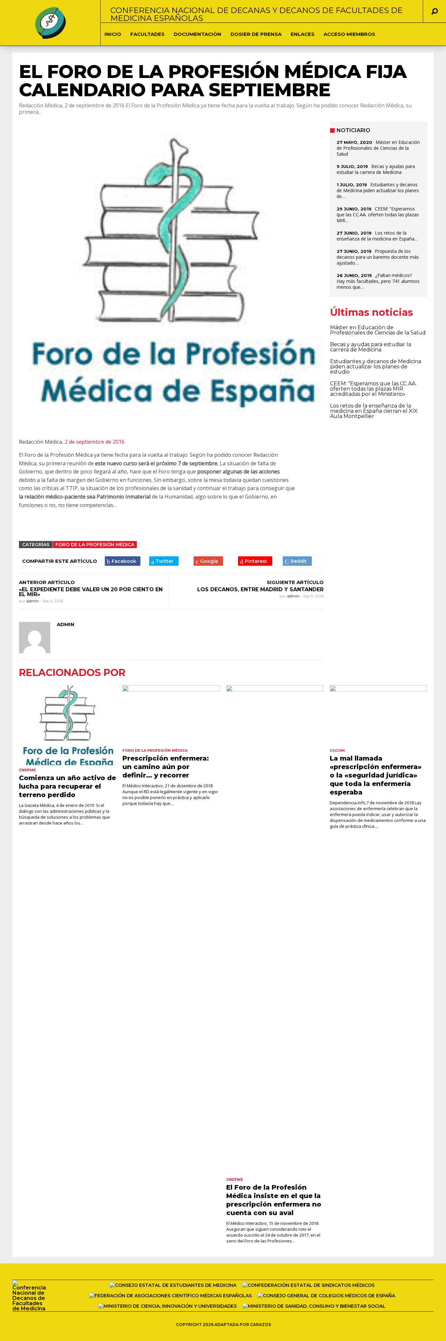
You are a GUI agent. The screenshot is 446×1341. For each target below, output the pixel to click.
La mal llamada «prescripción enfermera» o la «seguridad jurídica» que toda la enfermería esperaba (376, 775)
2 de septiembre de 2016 (94, 441)
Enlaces (302, 34)
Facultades (147, 34)
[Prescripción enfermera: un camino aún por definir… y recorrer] (170, 715)
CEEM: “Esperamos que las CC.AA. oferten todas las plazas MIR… (378, 214)
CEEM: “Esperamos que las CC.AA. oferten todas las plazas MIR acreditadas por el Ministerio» (373, 388)
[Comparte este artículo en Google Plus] (208, 561)
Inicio (112, 34)
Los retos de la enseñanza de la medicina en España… (377, 236)
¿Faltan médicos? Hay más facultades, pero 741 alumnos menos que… (378, 281)
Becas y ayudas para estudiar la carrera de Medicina (376, 169)
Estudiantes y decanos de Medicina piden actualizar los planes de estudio (375, 366)
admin (33, 600)
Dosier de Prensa (256, 34)
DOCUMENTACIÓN (197, 34)
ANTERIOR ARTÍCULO (47, 582)
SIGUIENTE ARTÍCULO (295, 582)
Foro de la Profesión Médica (95, 544)
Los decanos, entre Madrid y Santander (260, 589)
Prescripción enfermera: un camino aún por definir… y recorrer (165, 766)
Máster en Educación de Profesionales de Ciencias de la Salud (378, 148)
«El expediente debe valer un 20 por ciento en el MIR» (91, 591)
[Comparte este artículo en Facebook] (122, 561)
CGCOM (337, 750)
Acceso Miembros (349, 34)
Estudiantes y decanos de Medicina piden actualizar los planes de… (378, 190)
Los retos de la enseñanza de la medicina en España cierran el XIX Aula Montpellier (374, 411)
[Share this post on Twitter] (164, 561)
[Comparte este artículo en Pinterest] (255, 561)
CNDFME (27, 770)
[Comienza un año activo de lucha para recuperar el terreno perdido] (67, 725)
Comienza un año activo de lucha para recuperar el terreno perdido (67, 786)
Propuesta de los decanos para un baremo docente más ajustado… (378, 257)
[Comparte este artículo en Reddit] (297, 561)
